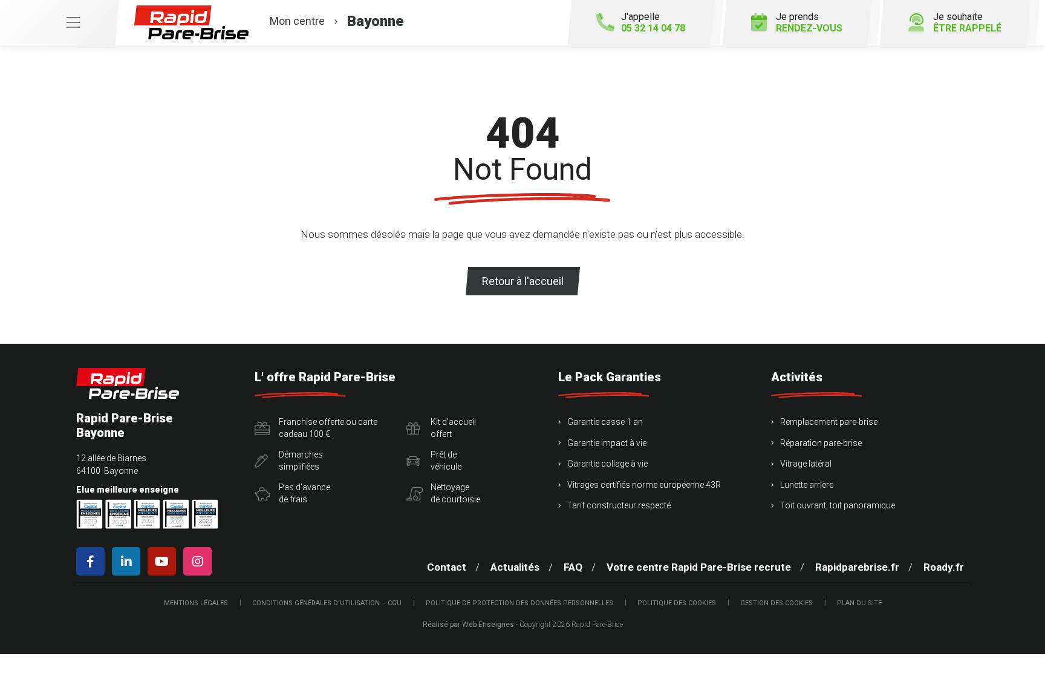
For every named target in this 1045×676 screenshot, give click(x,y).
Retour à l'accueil (523, 281)
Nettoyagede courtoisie (455, 493)
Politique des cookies (676, 603)
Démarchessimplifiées (301, 460)
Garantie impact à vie (606, 443)
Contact (446, 567)
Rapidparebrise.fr (857, 567)
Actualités (514, 567)
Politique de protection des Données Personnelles (519, 603)
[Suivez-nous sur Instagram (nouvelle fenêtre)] (199, 561)
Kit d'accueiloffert (453, 428)
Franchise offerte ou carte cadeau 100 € (328, 428)
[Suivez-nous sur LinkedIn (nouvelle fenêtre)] (128, 561)
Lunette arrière (806, 485)
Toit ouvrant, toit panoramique (837, 505)
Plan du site (859, 603)
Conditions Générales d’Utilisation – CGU (327, 603)
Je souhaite (967, 22)
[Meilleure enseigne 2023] (205, 514)
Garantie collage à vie (607, 463)
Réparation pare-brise (821, 443)
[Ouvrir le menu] (59, 22)
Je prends (809, 22)
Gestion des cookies (776, 603)
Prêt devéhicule (446, 460)
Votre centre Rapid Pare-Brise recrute (699, 567)
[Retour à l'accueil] (127, 383)
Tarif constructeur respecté (619, 505)
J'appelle (653, 22)
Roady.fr (943, 567)
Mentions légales (196, 603)
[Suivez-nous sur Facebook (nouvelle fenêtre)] (92, 561)
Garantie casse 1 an (605, 422)
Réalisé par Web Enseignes (468, 624)
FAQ (573, 567)
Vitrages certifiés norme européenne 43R (644, 485)
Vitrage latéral (806, 463)
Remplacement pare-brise (828, 422)
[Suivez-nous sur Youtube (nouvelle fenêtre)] (164, 561)
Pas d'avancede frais (304, 493)
